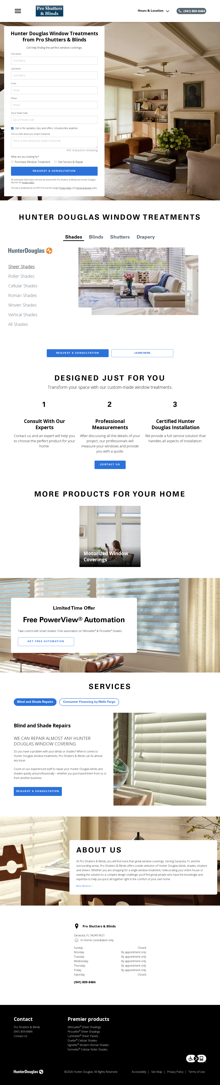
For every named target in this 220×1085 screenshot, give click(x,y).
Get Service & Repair (70, 162)
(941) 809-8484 (84, 982)
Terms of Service (83, 187)
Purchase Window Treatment (32, 162)
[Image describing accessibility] (196, 1058)
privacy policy (28, 182)
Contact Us (110, 465)
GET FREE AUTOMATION (46, 641)
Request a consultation (37, 791)
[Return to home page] (73, 11)
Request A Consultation (77, 353)
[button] (18, 11)
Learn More (142, 353)
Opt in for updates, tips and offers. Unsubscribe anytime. (46, 128)
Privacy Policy (65, 187)
